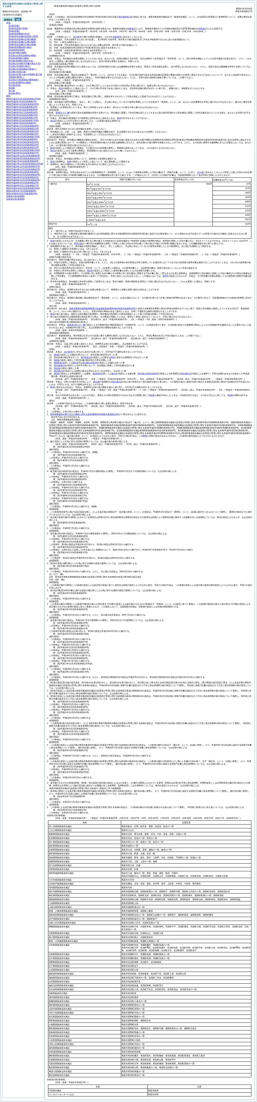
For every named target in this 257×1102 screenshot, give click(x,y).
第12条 (96, 382)
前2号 (90, 270)
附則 (145, 436)
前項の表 (78, 243)
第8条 (56, 360)
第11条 (57, 368)
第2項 (75, 363)
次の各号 (77, 37)
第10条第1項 (60, 365)
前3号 (165, 276)
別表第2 (202, 28)
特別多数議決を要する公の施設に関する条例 (84, 414)
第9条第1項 (59, 363)
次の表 (200, 172)
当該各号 (117, 37)
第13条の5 (117, 382)
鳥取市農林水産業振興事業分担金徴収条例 (102, 308)
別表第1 (131, 28)
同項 (112, 357)
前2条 (152, 395)
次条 (69, 161)
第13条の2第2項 (90, 363)
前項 (61, 88)
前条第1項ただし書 (76, 325)
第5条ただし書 (62, 112)
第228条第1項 (125, 17)
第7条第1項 (86, 357)
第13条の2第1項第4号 (148, 373)
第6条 (56, 354)
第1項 (53, 121)
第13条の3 (59, 371)
